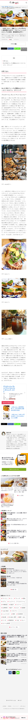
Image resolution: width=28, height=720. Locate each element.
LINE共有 (18, 48)
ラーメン (4, 598)
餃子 (11, 607)
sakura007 (7, 184)
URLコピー (23, 49)
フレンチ (17, 598)
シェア (10, 48)
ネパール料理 (6, 623)
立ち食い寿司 (12, 617)
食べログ (20, 700)
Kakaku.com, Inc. (8, 708)
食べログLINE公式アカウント (17, 672)
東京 (11, 39)
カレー (23, 620)
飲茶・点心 (22, 617)
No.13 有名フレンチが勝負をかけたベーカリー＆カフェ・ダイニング (14, 64)
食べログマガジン (14, 2)
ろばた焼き (5, 611)
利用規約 (9, 706)
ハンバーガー (6, 614)
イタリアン (14, 611)
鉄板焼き (11, 620)
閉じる (1, 718)
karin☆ (6, 274)
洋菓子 (12, 604)
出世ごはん (5, 61)
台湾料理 (4, 607)
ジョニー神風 (8, 338)
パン (11, 598)
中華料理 (4, 604)
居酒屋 (23, 607)
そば (17, 620)
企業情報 (4, 706)
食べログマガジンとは (11, 700)
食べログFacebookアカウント (10, 672)
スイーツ (18, 604)
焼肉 (24, 598)
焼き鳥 (4, 617)
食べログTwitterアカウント (14, 672)
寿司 (14, 614)
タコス (17, 607)
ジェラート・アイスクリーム (17, 601)
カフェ (17, 39)
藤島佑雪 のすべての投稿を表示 (13, 448)
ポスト (4, 48)
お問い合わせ (22, 706)
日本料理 (20, 614)
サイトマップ (15, 706)
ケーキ (4, 620)
